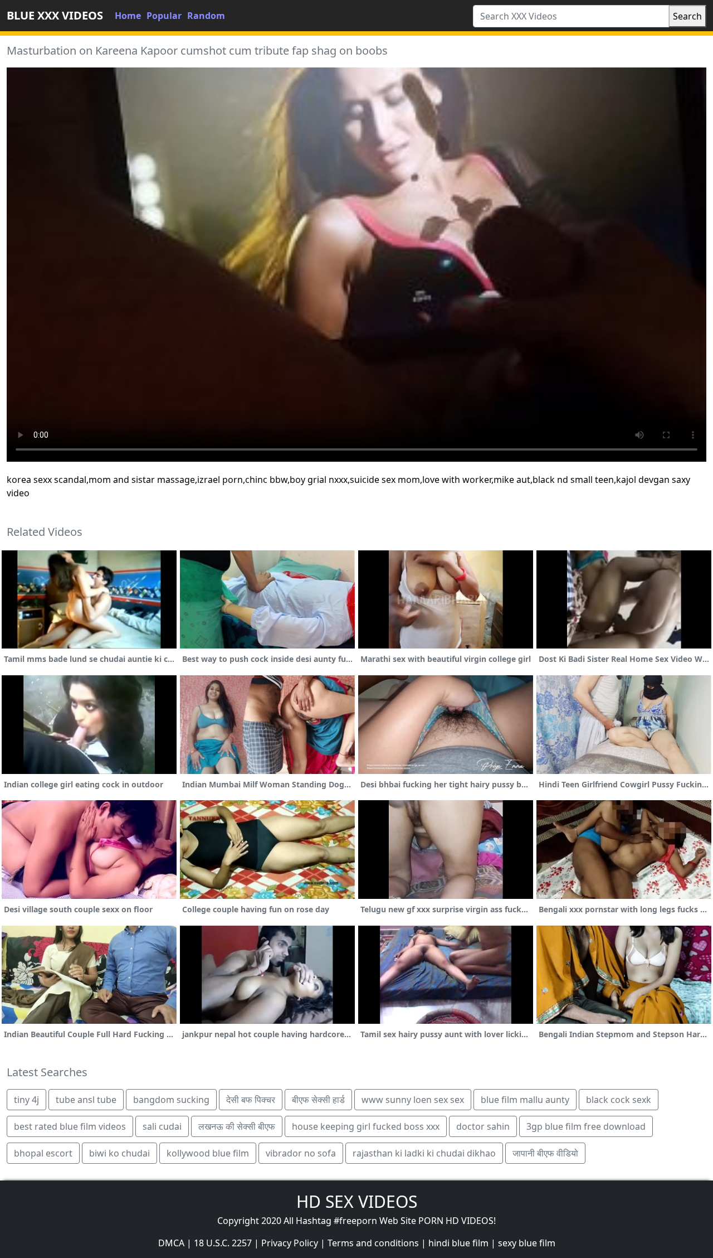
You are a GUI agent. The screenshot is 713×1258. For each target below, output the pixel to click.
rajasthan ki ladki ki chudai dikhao (424, 1153)
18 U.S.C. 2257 (223, 1243)
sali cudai (162, 1126)
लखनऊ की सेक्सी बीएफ (236, 1126)
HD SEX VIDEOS (356, 1201)
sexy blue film (526, 1243)
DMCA (171, 1243)
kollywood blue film (208, 1153)
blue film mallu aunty (525, 1100)
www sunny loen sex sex (413, 1100)
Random (206, 15)
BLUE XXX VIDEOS (55, 15)
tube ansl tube (86, 1100)
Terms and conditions (373, 1243)
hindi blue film (458, 1243)
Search (687, 16)
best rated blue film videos (70, 1126)
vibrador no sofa (301, 1153)
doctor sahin (483, 1126)
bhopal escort (43, 1153)
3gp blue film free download (586, 1126)
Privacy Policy (289, 1243)
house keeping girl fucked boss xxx (365, 1126)
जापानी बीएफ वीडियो (545, 1153)
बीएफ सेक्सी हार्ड (318, 1100)
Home (128, 15)
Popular (164, 15)
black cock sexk (618, 1100)
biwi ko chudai (119, 1153)
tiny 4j (26, 1100)
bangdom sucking (171, 1100)
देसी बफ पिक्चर (250, 1100)
